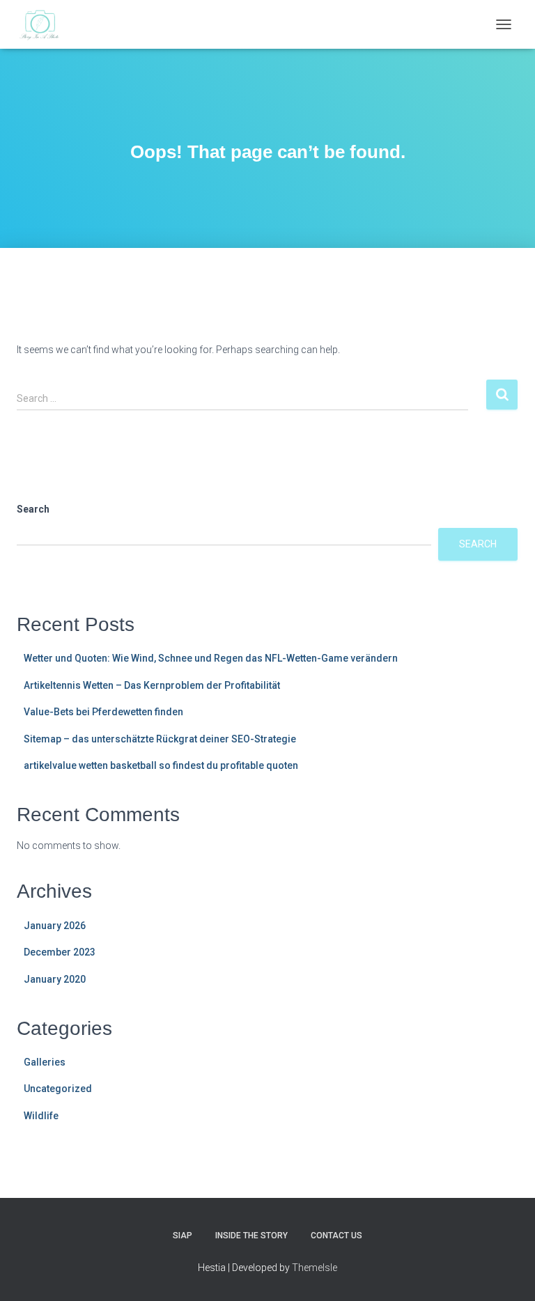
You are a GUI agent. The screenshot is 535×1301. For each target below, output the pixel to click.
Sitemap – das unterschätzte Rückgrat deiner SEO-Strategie (160, 739)
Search (33, 509)
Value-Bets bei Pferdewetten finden (103, 711)
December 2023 (59, 952)
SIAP (182, 1235)
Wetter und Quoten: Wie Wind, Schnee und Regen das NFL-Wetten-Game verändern (211, 658)
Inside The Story (251, 1235)
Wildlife (41, 1115)
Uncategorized (58, 1088)
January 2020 (55, 979)
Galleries (44, 1062)
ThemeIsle (314, 1267)
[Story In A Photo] (45, 24)
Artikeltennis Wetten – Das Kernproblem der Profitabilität (152, 685)
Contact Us (336, 1235)
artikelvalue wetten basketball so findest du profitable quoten (161, 765)
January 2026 (55, 925)
